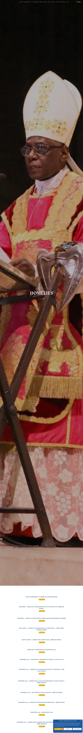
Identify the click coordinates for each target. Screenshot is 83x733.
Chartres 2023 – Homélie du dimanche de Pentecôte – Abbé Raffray (41, 702)
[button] (81, 720)
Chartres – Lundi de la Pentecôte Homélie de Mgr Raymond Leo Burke (41, 618)
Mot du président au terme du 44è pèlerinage (41, 596)
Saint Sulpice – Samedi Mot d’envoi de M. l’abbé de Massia (41, 639)
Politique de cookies (65, 731)
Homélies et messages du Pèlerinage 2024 (41, 649)
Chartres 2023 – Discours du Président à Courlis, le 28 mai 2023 (41, 659)
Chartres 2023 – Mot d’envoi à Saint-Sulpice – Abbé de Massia (41, 692)
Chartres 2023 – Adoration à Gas (41, 712)
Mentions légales (70, 731)
